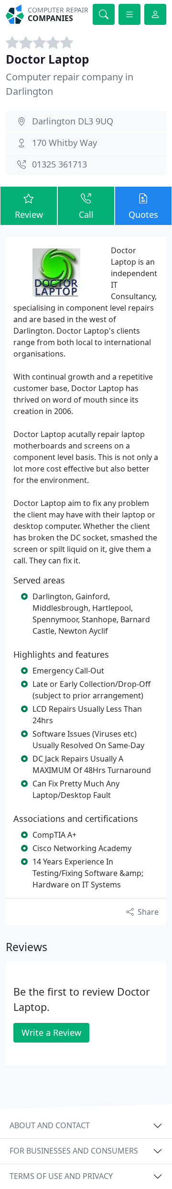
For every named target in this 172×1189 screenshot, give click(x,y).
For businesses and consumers (74, 1150)
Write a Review (51, 1032)
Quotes (143, 214)
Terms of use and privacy (61, 1176)
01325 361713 (59, 164)
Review (29, 214)
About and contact (50, 1125)
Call (86, 214)
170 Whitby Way (64, 142)
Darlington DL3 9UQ (72, 121)
